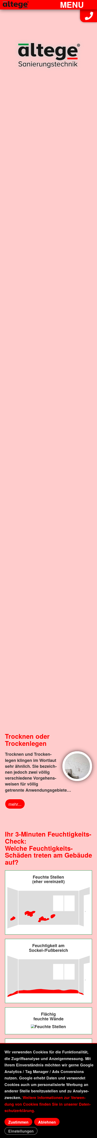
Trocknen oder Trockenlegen (27, 740)
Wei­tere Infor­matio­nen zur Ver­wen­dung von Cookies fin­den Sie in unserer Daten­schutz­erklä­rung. (47, 1104)
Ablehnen (47, 1122)
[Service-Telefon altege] (89, 18)
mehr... (14, 804)
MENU (72, 4)
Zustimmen (18, 1122)
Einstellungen (21, 1131)
